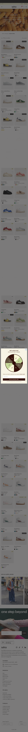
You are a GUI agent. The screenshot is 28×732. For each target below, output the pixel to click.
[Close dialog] (26, 349)
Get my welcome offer (14, 379)
